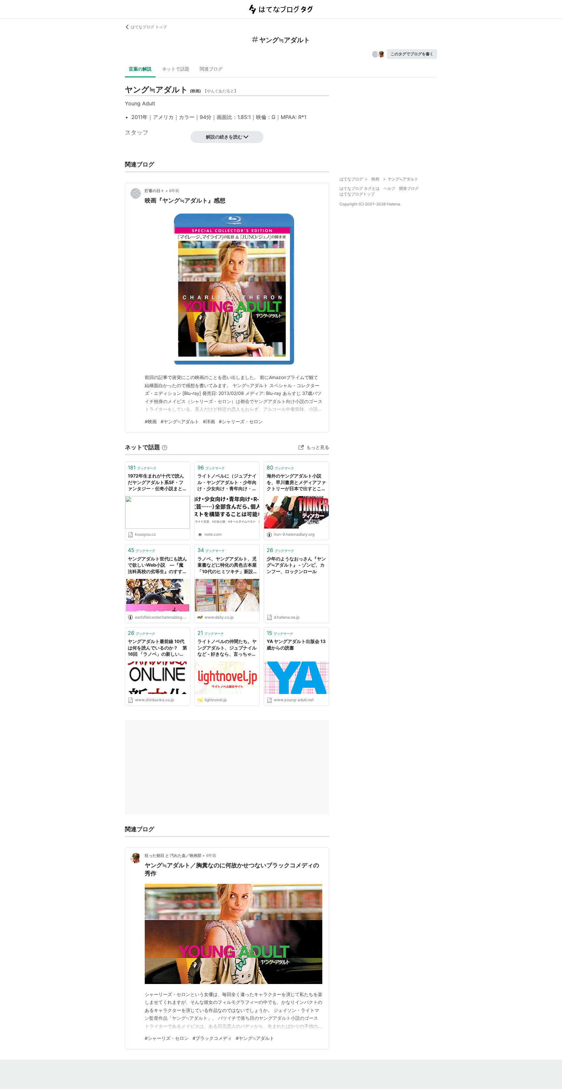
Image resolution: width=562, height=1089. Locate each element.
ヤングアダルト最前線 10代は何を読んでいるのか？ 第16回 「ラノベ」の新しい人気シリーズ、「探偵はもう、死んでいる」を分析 (157, 648)
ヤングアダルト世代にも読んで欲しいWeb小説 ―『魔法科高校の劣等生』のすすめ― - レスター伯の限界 (157, 565)
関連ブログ (211, 69)
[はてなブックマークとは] (164, 447)
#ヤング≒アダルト (180, 421)
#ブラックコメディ (212, 1038)
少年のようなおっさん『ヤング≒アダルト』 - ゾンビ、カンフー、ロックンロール (296, 565)
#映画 (151, 421)
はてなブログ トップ (149, 26)
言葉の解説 (140, 69)
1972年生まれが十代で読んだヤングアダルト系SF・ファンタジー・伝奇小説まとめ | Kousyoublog (157, 482)
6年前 (174, 190)
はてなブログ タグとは (360, 188)
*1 (303, 117)
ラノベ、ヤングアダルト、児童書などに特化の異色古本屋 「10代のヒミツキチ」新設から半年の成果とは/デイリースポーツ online (227, 565)
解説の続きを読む (224, 136)
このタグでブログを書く (412, 53)
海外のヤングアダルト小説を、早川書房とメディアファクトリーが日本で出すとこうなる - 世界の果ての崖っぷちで (296, 482)
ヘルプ (389, 188)
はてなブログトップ (357, 193)
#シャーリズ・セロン (167, 1038)
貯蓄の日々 (154, 190)
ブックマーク (142, 467)
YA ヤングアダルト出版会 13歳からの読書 (296, 644)
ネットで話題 (175, 69)
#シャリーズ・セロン (241, 421)
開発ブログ (409, 188)
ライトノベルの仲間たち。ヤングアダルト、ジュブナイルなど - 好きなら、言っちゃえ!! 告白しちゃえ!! (227, 648)
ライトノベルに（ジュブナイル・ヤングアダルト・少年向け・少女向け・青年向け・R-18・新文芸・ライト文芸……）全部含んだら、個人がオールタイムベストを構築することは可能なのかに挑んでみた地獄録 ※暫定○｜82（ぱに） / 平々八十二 (227, 482)
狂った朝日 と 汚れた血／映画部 (173, 855)
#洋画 (209, 421)
